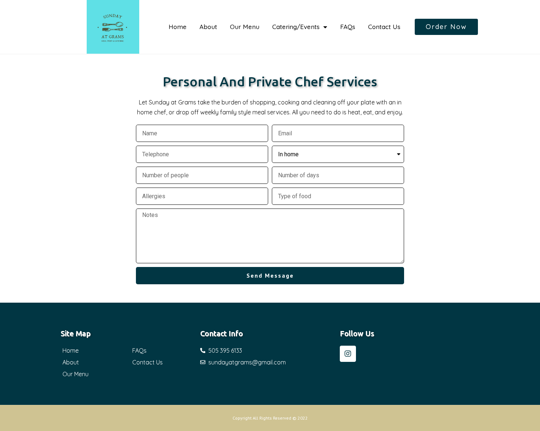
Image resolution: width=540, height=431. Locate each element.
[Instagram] (348, 354)
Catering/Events (296, 27)
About (208, 27)
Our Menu (244, 27)
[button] (446, 27)
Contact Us (384, 27)
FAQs (347, 27)
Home (178, 27)
